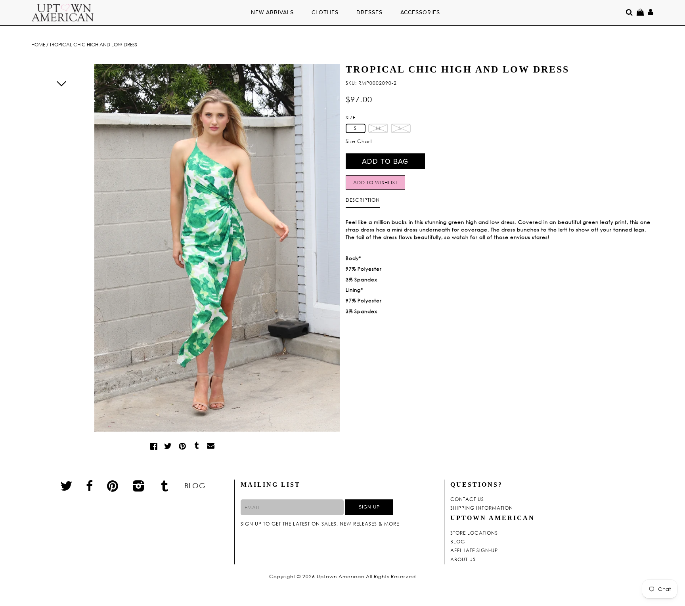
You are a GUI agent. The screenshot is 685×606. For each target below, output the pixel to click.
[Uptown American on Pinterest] (113, 485)
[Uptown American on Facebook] (89, 486)
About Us (463, 559)
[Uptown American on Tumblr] (165, 485)
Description (363, 200)
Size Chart (359, 141)
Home (38, 45)
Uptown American (340, 576)
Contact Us (467, 499)
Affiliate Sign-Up (474, 550)
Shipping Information (481, 508)
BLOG (195, 485)
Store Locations (474, 533)
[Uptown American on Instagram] (138, 485)
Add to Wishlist (375, 182)
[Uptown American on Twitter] (66, 485)
